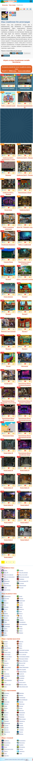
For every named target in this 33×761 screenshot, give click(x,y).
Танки (20, 753)
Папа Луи (6, 669)
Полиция (6, 719)
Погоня (8, 366)
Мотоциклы (22, 747)
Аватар (6, 641)
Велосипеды (7, 742)
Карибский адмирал (8, 88)
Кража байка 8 (8, 522)
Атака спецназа (8, 296)
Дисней (6, 650)
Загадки (21, 570)
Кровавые (21, 579)
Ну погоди (21, 665)
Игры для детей (23, 574)
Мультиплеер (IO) (23, 581)
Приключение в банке (24, 192)
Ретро (5, 587)
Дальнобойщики (23, 699)
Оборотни (21, 714)
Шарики (21, 633)
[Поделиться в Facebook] (10, 13)
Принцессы (22, 721)
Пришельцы (7, 723)
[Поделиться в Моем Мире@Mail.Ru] (15, 13)
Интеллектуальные (24, 577)
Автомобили (22, 740)
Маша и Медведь (23, 661)
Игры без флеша (23, 572)
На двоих (21, 583)
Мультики (6, 615)
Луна (20, 611)
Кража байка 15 (8, 470)
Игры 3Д (6, 572)
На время (6, 583)
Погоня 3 (8, 349)
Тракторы (6, 755)
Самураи (6, 727)
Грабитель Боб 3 (25, 210)
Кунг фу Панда (8, 656)
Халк (5, 682)
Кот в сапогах (22, 654)
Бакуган (21, 641)
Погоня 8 (24, 296)
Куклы (20, 708)
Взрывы (21, 598)
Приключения (22, 585)
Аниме (5, 570)
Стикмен (21, 729)
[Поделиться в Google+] (13, 13)
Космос (6, 609)
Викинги (21, 695)
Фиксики (21, 680)
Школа (5, 635)
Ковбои (6, 708)
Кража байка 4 (8, 557)
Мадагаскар (7, 658)
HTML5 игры (12, 71)
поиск (10, 759)
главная (6, 759)
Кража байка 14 (24, 470)
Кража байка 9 (24, 505)
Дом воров (24, 366)
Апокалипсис (7, 596)
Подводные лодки (8, 749)
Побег (5, 622)
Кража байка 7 (24, 522)
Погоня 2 (24, 349)
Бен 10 (5, 643)
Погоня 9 (8, 279)
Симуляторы (7, 589)
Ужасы (5, 628)
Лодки (5, 747)
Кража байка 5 (24, 540)
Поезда (21, 749)
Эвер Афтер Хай (23, 686)
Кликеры (6, 579)
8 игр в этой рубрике (24, 71)
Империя (6, 607)
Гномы (5, 699)
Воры (13, 53)
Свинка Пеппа (22, 671)
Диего (20, 648)
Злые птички (7, 654)
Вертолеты (22, 742)
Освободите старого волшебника (24, 262)
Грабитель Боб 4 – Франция (8, 193)
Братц (20, 643)
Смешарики (7, 676)
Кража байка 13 (8, 487)
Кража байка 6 (8, 540)
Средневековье (23, 624)
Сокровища (7, 624)
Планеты (21, 620)
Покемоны (21, 716)
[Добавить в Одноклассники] (10, 15)
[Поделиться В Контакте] (15, 15)
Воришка (8, 175)
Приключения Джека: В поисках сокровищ (25, 401)
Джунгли (6, 602)
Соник (5, 678)
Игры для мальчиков (9, 577)
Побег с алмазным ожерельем (8, 228)
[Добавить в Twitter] (13, 15)
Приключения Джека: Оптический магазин (24, 419)
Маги (5, 710)
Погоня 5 (24, 314)
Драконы (6, 704)
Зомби (5, 706)
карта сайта (21, 759)
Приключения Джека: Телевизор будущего (24, 384)
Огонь (20, 615)
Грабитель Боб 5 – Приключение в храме (8, 158)
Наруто (6, 665)
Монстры (21, 710)
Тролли (21, 732)
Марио (5, 661)
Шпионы (21, 734)
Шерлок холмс (23, 684)
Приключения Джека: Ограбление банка (24, 453)
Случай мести (8, 383)
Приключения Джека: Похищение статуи (8, 419)
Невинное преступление (8, 331)
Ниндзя (6, 714)
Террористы (7, 732)
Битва (20, 596)
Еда (5, 605)
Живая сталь (7, 652)
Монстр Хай (22, 663)
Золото (21, 605)
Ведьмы (6, 695)
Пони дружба (22, 669)
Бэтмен (6, 645)
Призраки (6, 721)
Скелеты (21, 727)
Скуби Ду (21, 673)
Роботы (21, 723)
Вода (5, 600)
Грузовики (6, 745)
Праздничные (7, 585)
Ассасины (6, 693)
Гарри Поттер (7, 648)
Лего (5, 611)
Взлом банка (8, 210)
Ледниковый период (24, 656)
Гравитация (22, 600)
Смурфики (21, 676)
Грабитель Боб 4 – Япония (25, 158)
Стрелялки (6, 55)
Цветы (20, 630)
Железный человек (24, 650)
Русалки (6, 725)
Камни (20, 607)
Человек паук (7, 684)
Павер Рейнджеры (23, 667)
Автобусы (6, 740)
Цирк (5, 633)
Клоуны (21, 706)
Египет (21, 602)
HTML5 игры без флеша (16, 50)
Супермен (21, 678)
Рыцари (21, 725)
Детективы (6, 701)
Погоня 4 (24, 331)
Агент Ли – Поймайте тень (24, 227)
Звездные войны (23, 652)
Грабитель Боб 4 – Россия (25, 175)
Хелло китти (22, 682)
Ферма (21, 628)
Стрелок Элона (8, 262)
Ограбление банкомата (8, 244)
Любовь (6, 613)
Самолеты (21, 751)
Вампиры (21, 693)
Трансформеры (8, 680)
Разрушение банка (8, 435)
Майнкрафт (7, 581)
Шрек (5, 686)
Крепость (21, 609)
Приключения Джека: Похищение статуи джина (8, 401)
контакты (15, 759)
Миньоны (6, 663)
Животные (21, 704)
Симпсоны (6, 673)
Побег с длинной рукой (8, 105)
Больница (6, 598)
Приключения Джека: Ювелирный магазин (24, 436)
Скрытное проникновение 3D (24, 106)
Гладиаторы (22, 697)
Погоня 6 (8, 314)
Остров (6, 617)
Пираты (6, 716)
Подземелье (22, 622)
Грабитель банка (25, 88)
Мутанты (6, 712)
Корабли (21, 745)
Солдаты (6, 729)
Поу (5, 671)
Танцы (20, 626)
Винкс (20, 645)
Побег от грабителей (24, 244)
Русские (21, 587)
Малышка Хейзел (23, 658)
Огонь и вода (7, 667)
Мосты (21, 613)
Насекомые (22, 712)
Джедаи (21, 701)
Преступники (22, 719)
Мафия (20, 53)
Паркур (21, 617)
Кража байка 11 (24, 487)
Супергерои (7, 626)
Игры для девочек (8, 574)
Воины (5, 697)
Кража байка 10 (8, 505)
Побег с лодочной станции (25, 279)
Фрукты (6, 630)
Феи (5, 734)
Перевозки (6, 620)
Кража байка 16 (8, 453)
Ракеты (6, 751)
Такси (5, 753)
